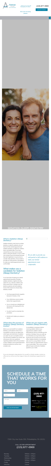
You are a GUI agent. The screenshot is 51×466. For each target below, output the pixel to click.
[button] (42, 9)
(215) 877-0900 (42, 6)
